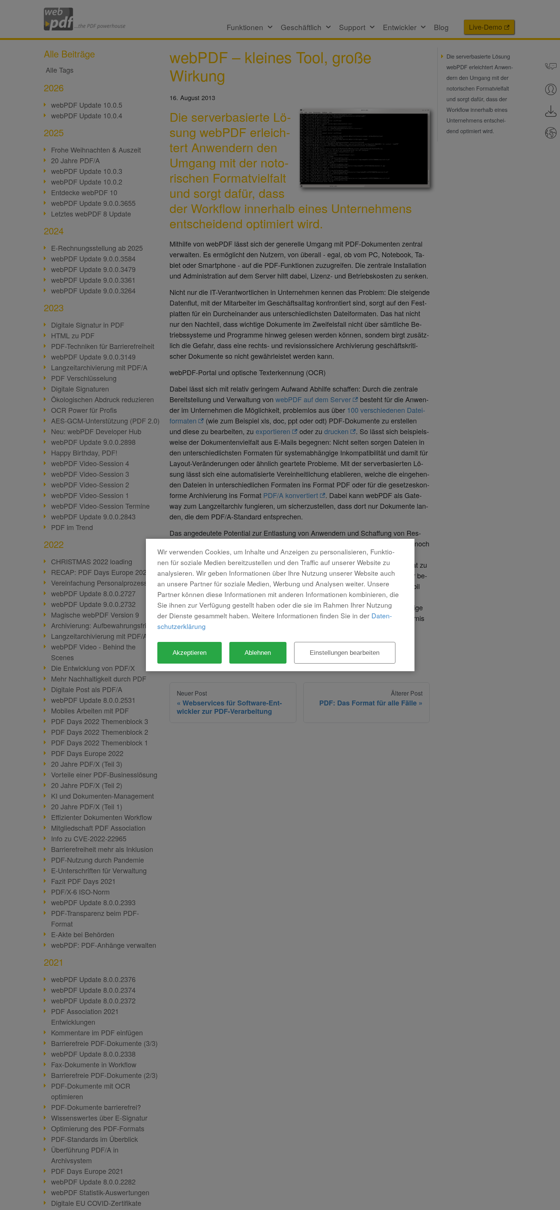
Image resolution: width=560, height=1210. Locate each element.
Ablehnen (258, 652)
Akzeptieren (189, 652)
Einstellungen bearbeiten (344, 652)
